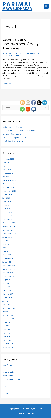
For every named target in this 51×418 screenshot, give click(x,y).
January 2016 (7, 347)
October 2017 (7, 294)
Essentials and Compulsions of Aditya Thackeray (21, 43)
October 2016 (7, 315)
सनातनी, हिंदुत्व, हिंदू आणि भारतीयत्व (12, 141)
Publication (7, 383)
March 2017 (6, 305)
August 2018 (7, 280)
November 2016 (8, 312)
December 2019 (8, 223)
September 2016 (9, 319)
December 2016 (8, 308)
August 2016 (7, 322)
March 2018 (6, 290)
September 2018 (9, 276)
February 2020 (8, 216)
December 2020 (9, 180)
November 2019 (8, 226)
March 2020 (7, 212)
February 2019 (8, 258)
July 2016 (5, 326)
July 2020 (6, 198)
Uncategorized (8, 390)
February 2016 (8, 344)
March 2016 (6, 340)
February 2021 (7, 173)
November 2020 (9, 184)
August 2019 (7, 237)
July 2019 (5, 241)
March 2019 (6, 255)
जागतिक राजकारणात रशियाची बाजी (12, 127)
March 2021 (6, 170)
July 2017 (5, 301)
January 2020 (7, 219)
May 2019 (6, 248)
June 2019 (6, 244)
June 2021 (6, 162)
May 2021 (5, 166)
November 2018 (8, 269)
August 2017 (7, 297)
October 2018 (7, 273)
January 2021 (7, 177)
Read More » (7, 83)
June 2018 (6, 287)
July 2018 (5, 283)
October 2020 (8, 187)
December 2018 (8, 266)
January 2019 (7, 262)
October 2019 (7, 230)
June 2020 (6, 202)
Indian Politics (36, 53)
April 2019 (6, 251)
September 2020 (9, 191)
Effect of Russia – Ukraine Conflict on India (18, 131)
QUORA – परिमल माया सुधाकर (12, 134)
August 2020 (7, 194)
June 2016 (6, 329)
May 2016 (6, 333)
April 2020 (6, 209)
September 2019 (9, 233)
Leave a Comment (9, 53)
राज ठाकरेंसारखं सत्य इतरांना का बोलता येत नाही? (16, 138)
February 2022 (8, 159)
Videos (5, 393)
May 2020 (6, 205)
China (4, 369)
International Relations (11, 379)
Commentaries (25, 53)
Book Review (7, 365)
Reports (5, 386)
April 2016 (6, 336)
